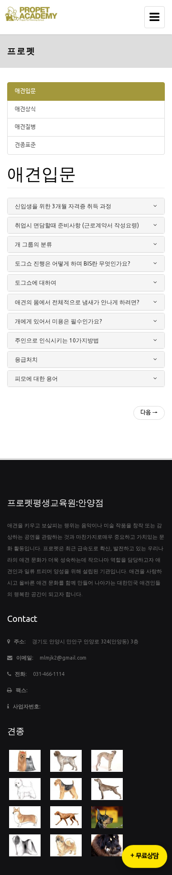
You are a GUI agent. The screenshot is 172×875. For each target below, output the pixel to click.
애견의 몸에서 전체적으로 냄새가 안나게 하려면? (77, 302)
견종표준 (25, 145)
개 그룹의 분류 (33, 244)
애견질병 (25, 127)
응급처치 (26, 359)
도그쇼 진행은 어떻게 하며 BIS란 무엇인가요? (72, 263)
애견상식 (25, 109)
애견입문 (25, 91)
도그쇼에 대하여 (35, 282)
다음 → (149, 412)
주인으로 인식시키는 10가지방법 (57, 340)
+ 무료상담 (144, 856)
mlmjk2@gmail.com (63, 658)
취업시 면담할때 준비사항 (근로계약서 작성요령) (77, 225)
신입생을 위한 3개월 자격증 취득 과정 (63, 206)
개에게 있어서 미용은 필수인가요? (58, 321)
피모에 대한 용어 (36, 378)
